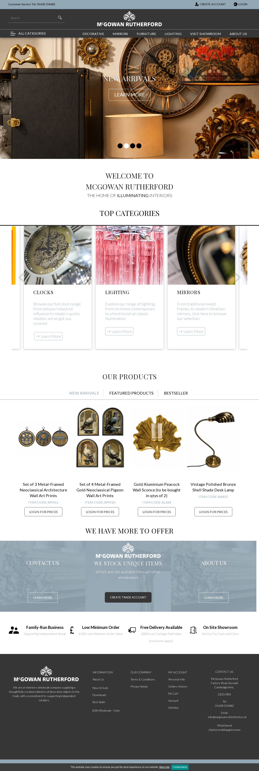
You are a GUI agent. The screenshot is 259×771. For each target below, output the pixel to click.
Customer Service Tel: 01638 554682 (31, 4)
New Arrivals (100, 688)
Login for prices (43, 512)
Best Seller (98, 702)
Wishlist (173, 707)
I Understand (180, 767)
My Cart (173, 693)
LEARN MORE (42, 597)
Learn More (51, 336)
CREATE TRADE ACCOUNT (128, 597)
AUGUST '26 (129, 83)
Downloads (99, 695)
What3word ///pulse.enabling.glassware (224, 727)
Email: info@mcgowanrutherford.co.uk (224, 715)
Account (173, 700)
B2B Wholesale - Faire (106, 710)
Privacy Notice (139, 686)
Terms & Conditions (143, 679)
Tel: (225, 701)
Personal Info (176, 679)
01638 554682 (224, 705)
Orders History (177, 686)
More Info (164, 767)
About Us (98, 679)
